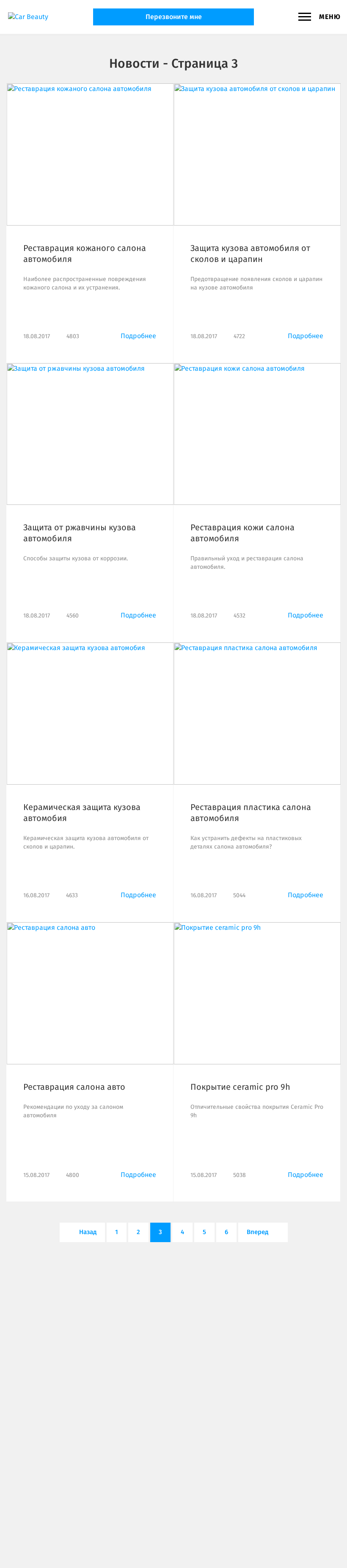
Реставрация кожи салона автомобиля (242, 532)
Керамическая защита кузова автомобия (81, 812)
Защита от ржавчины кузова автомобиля (79, 532)
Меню (330, 17)
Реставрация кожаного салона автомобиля (84, 253)
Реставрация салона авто (74, 1087)
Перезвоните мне (174, 17)
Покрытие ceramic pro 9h (240, 1087)
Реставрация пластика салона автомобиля (250, 812)
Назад (86, 1232)
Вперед (258, 1232)
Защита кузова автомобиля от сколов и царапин (250, 253)
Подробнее (138, 336)
